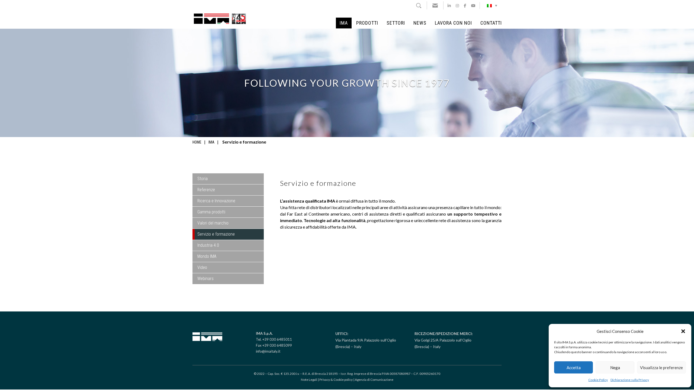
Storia (202, 178)
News (419, 23)
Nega (615, 367)
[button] (683, 331)
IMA (344, 23)
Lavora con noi (453, 23)
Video (202, 267)
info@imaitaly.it (268, 351)
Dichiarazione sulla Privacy (630, 380)
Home (196, 142)
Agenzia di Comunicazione (374, 380)
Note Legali (309, 380)
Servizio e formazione (216, 234)
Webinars (205, 278)
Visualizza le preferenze (661, 367)
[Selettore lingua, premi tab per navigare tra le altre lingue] (492, 5)
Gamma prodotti (211, 211)
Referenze (206, 189)
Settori (396, 23)
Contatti (491, 23)
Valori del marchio (213, 223)
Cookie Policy (598, 380)
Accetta (574, 367)
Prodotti (367, 23)
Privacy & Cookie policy (336, 380)
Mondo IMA (206, 256)
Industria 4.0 (208, 245)
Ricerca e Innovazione (216, 200)
